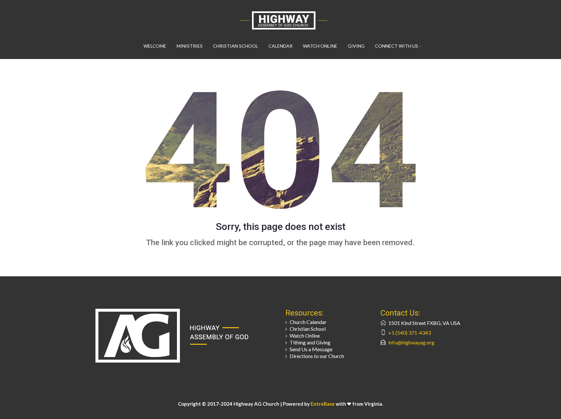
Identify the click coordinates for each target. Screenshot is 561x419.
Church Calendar (308, 322)
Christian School (235, 46)
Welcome (154, 46)
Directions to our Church (317, 356)
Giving (356, 46)
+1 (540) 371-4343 (409, 332)
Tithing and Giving (310, 342)
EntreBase (323, 404)
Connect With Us (396, 46)
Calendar (280, 46)
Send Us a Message (311, 349)
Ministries (190, 46)
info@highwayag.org (411, 342)
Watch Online (320, 46)
